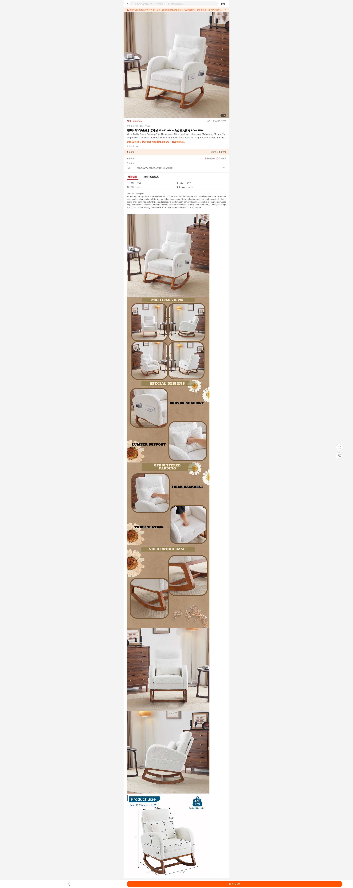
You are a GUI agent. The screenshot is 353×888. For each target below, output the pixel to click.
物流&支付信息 (151, 176)
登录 (223, 3)
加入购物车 (234, 884)
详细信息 (132, 176)
